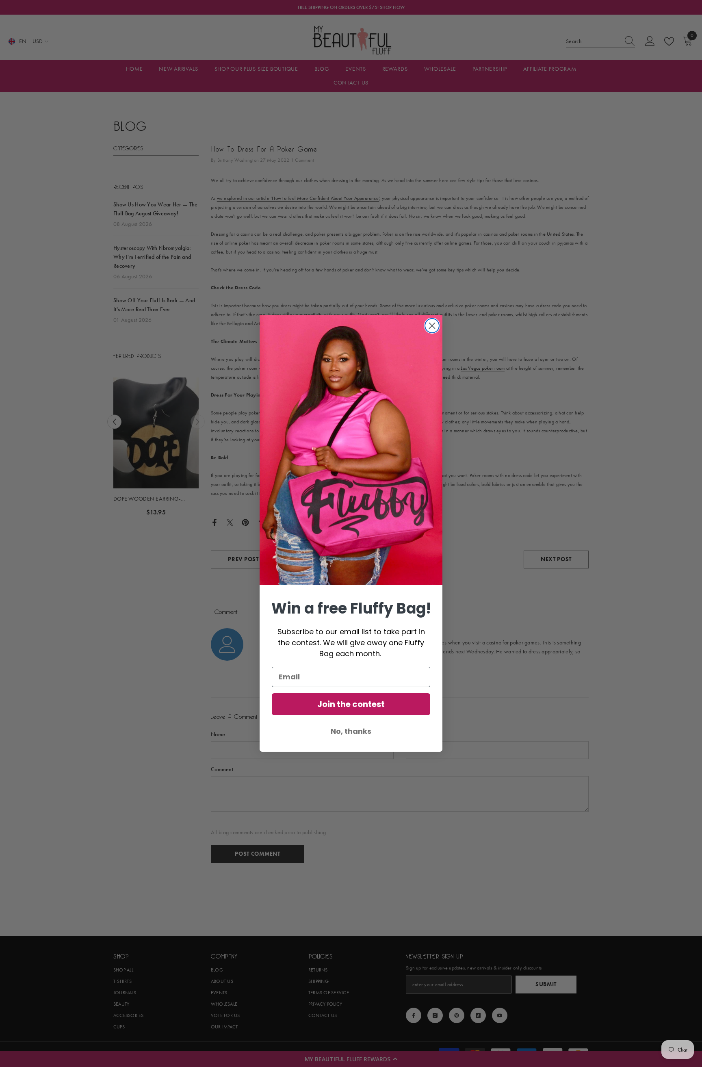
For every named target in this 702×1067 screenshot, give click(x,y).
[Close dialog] (432, 326)
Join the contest (351, 704)
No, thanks (351, 731)
